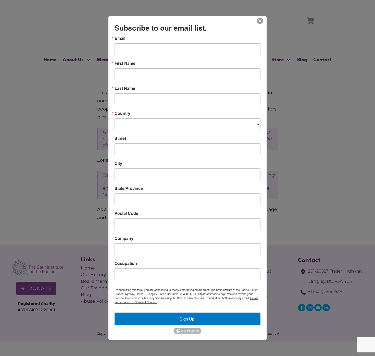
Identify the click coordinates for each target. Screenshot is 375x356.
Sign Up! (187, 319)
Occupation (126, 263)
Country (122, 113)
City (118, 163)
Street (120, 138)
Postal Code (126, 213)
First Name (125, 63)
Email (120, 38)
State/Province (129, 188)
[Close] (260, 21)
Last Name (125, 88)
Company (124, 238)
